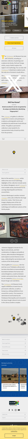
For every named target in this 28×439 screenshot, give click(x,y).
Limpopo (7, 116)
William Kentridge (17, 278)
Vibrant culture (7, 21)
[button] (14, 152)
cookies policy (14, 431)
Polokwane (10, 56)
